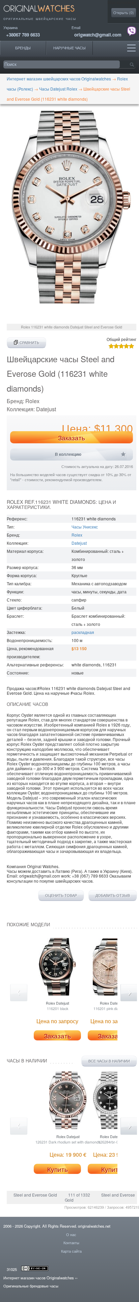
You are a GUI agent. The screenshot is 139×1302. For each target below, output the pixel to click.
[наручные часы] (44, 14)
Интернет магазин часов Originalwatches (38, 1277)
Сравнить (29, 342)
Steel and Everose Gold (35, 1195)
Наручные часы (69, 47)
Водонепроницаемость (29, 640)
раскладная (83, 632)
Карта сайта (71, 1251)
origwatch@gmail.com (97, 34)
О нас (71, 1234)
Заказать (71, 437)
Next (129, 992)
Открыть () (123, 12)
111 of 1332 (79, 1195)
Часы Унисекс (85, 527)
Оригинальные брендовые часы (30, 1285)
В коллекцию (68, 454)
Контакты (71, 1242)
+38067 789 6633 (23, 34)
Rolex (77, 535)
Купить (57, 1169)
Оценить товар (61, 895)
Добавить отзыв (112, 895)
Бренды (23, 47)
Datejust (79, 543)
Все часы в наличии (109, 1060)
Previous (18, 992)
